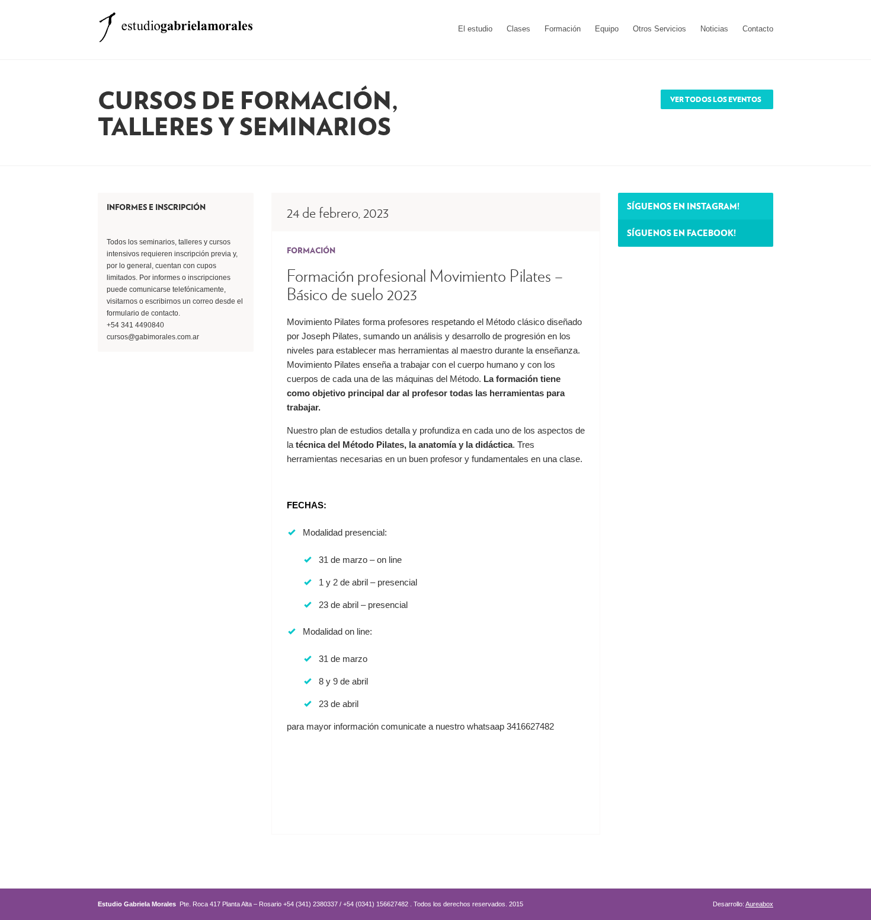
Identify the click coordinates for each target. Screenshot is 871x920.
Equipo (607, 28)
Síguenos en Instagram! (683, 205)
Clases (518, 28)
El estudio (475, 28)
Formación (563, 28)
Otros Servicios (659, 28)
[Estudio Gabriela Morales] (176, 23)
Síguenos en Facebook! (681, 232)
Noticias (714, 28)
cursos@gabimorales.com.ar (153, 337)
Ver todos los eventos (715, 99)
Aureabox (759, 904)
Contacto (757, 28)
